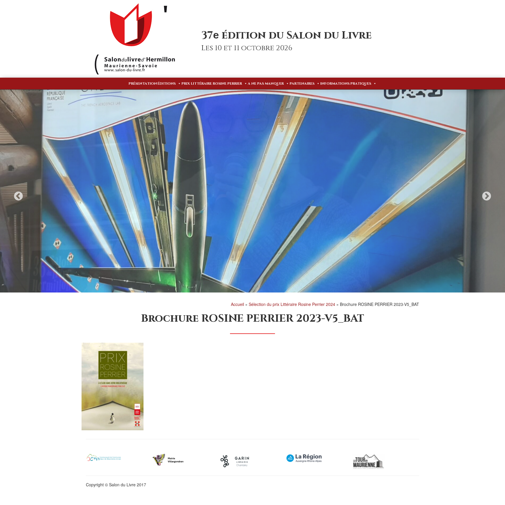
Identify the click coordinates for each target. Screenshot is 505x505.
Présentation (143, 83)
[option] (252, 191)
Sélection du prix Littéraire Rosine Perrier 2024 (292, 304)
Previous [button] (18, 196)
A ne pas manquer (266, 83)
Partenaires (302, 83)
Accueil (237, 304)
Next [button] (486, 196)
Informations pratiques (345, 83)
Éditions (167, 83)
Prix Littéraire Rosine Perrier (211, 83)
